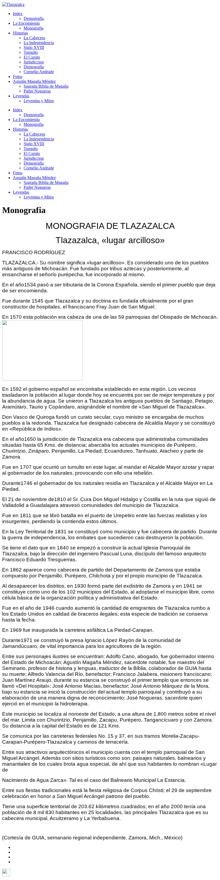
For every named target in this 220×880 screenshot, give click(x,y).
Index (18, 13)
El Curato (32, 57)
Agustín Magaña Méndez (34, 81)
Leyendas (21, 96)
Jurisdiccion (34, 62)
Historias (20, 33)
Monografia (33, 28)
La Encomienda (26, 23)
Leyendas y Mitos (39, 100)
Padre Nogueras (37, 91)
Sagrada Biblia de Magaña (46, 86)
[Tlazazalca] (13, 4)
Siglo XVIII (34, 47)
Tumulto (31, 52)
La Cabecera (34, 38)
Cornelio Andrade (39, 71)
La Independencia (39, 42)
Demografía (34, 18)
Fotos (17, 76)
